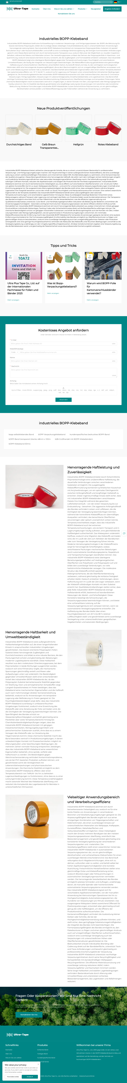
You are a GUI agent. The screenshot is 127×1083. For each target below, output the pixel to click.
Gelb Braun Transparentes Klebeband (48, 146)
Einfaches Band (42, 1050)
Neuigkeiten (96, 9)
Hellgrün (78, 144)
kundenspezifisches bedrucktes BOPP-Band (90, 434)
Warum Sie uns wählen (63, 9)
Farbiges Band (42, 1054)
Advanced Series (43, 1062)
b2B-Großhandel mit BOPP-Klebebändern (74, 439)
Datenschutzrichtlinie (86, 1076)
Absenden (63, 400)
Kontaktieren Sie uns (66, 14)
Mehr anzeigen (13, 300)
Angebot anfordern (112, 9)
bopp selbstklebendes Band (21, 434)
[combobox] (14, 352)
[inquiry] (124, 533)
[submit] (111, 2)
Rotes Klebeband (108, 144)
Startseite (35, 9)
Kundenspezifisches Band (46, 1058)
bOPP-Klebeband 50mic (20, 444)
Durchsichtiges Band (18, 144)
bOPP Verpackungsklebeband (51, 434)
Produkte (81, 9)
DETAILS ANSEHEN (18, 128)
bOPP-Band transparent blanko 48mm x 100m (30, 439)
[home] (17, 9)
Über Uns (47, 9)
